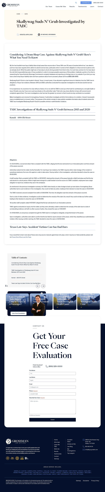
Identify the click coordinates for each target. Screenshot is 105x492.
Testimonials (82, 6)
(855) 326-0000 (55, 366)
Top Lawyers (71, 453)
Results (72, 6)
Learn (92, 6)
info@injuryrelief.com (91, 449)
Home (18, 14)
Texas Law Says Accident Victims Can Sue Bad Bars (26, 283)
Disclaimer (86, 480)
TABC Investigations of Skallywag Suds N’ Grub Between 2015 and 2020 (24, 271)
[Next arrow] (42, 285)
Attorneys (57, 442)
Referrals (56, 449)
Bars (26, 14)
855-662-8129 (89, 446)
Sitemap (56, 459)
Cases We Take (61, 6)
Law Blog (70, 446)
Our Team (49, 6)
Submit (52, 419)
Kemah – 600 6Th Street (18, 278)
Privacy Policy (95, 480)
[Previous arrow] (36, 285)
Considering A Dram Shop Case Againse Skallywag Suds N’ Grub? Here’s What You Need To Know (26, 264)
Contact (100, 6)
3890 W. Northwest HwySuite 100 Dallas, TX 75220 (92, 441)
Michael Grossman (49, 34)
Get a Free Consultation (18, 313)
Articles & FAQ (71, 444)
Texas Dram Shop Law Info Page (21, 237)
